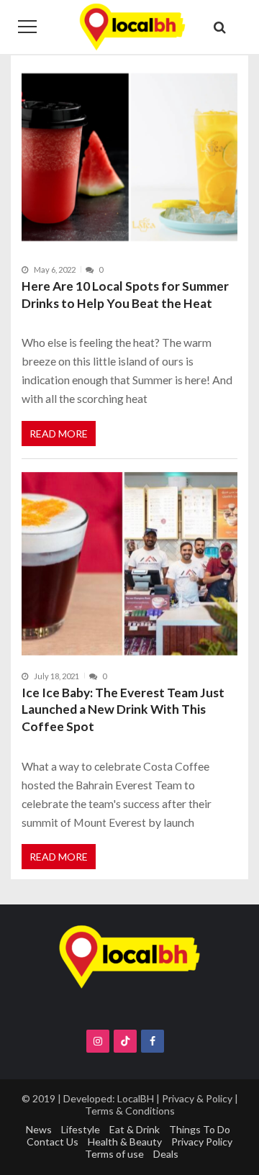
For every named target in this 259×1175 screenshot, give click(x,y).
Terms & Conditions (130, 1110)
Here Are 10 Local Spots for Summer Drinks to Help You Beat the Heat (125, 294)
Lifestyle (80, 1129)
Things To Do (199, 1129)
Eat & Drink (134, 1129)
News (39, 1129)
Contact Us (52, 1141)
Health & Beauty (125, 1141)
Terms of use (114, 1154)
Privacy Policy (201, 1141)
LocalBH (135, 1098)
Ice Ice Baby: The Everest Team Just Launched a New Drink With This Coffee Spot (123, 709)
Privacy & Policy (197, 1098)
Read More (58, 433)
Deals (165, 1154)
